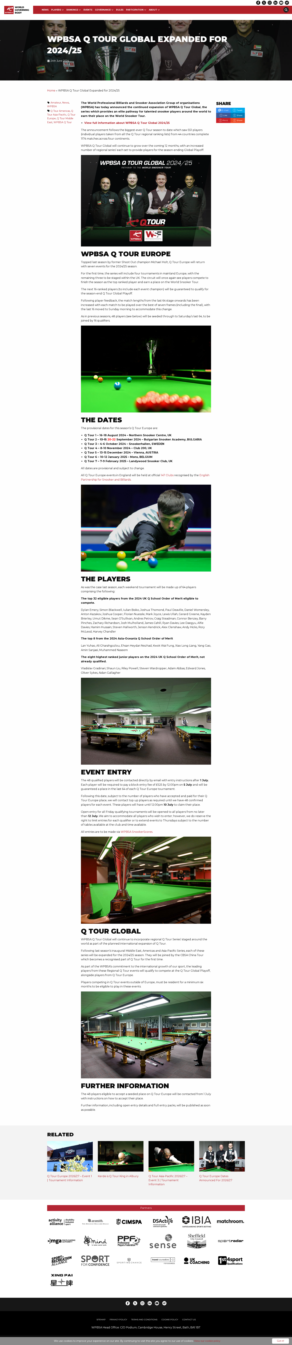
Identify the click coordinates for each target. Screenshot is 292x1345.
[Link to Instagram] (269, 3)
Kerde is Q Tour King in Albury (118, 1176)
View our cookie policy (207, 1340)
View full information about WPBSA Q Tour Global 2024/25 (127, 123)
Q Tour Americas (60, 110)
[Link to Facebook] (258, 3)
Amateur (56, 102)
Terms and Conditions (144, 1319)
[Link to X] (263, 3)
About (153, 9)
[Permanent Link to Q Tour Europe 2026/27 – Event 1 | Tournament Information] (70, 1157)
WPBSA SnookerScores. (137, 831)
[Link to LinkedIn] (275, 3)
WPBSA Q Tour (63, 122)
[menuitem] (45, 10)
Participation (134, 9)
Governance (103, 9)
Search (286, 9)
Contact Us (189, 1319)
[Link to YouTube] (281, 3)
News (45, 9)
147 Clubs (167, 475)
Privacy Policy (118, 1319)
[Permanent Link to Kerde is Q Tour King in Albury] (120, 1157)
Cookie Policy (169, 1319)
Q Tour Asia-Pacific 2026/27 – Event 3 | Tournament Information (168, 1180)
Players (56, 9)
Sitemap (101, 1319)
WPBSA (52, 106)
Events (87, 9)
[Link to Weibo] (286, 3)
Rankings (72, 9)
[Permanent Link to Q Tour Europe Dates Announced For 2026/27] (222, 1157)
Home (51, 90)
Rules (119, 9)
